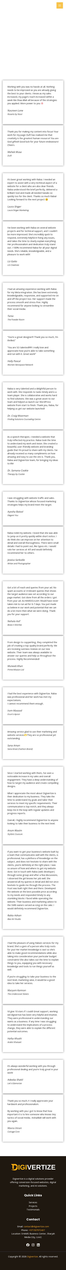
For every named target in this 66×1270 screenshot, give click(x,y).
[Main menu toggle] (59, 5)
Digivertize (32, 1256)
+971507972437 (37, 1230)
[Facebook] (28, 1245)
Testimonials (33, 1209)
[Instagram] (33, 1245)
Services (33, 1202)
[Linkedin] (38, 1245)
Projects (33, 1205)
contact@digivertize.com (36, 1226)
